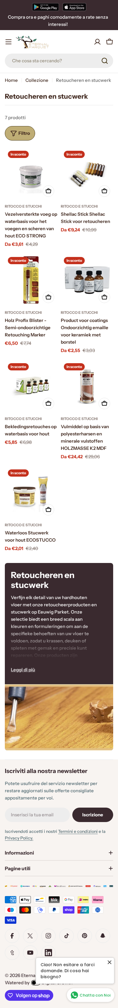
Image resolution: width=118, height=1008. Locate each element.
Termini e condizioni (78, 831)
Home (11, 80)
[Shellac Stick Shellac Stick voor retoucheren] (87, 174)
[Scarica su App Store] (74, 7)
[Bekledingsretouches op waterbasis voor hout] (31, 386)
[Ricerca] (104, 60)
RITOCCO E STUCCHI (23, 206)
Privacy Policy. (19, 838)
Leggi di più (23, 670)
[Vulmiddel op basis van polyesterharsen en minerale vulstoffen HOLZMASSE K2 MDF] (87, 386)
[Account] (97, 41)
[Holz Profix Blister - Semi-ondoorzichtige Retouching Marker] (31, 280)
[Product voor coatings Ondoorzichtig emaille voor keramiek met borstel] (87, 280)
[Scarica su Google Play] (45, 7)
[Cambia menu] (8, 41)
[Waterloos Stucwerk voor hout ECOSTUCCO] (31, 492)
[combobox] (59, 61)
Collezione (36, 80)
